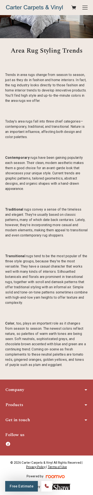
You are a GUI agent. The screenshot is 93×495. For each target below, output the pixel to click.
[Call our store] (46, 486)
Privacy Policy (36, 467)
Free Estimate (21, 486)
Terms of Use (57, 467)
